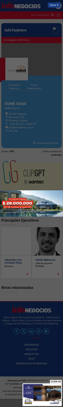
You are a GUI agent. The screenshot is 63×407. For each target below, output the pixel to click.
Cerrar (53, 5)
